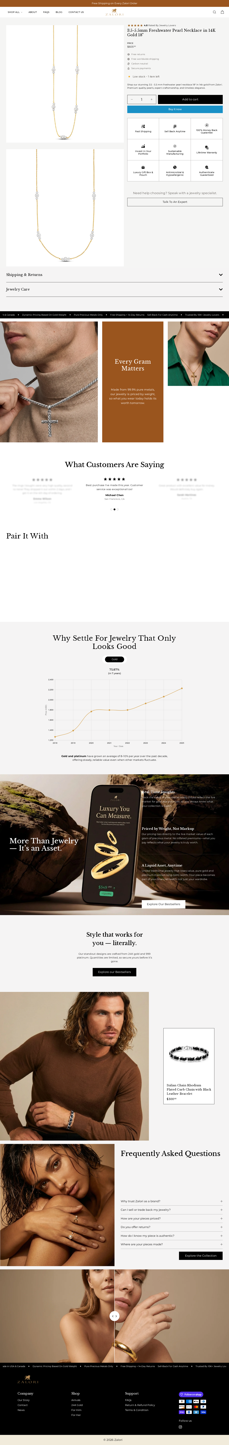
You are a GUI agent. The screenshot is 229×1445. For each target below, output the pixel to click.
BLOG (59, 12)
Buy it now (175, 109)
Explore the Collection (201, 1255)
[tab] (111, 509)
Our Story (24, 1400)
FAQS (46, 12)
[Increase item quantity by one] (151, 99)
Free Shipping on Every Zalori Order (114, 3)
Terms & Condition (137, 1410)
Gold (114, 659)
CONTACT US (76, 12)
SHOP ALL (14, 12)
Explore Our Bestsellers (163, 904)
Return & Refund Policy (140, 1405)
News (21, 1410)
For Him (76, 1410)
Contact (23, 1405)
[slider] (114, 1316)
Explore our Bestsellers (114, 972)
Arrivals (76, 1400)
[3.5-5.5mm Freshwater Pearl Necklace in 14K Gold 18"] (23, 576)
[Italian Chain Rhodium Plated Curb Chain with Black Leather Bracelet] (189, 1066)
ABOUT (33, 12)
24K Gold (77, 1405)
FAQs (128, 1400)
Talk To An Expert (175, 202)
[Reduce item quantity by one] (131, 99)
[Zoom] (65, 84)
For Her (76, 1415)
